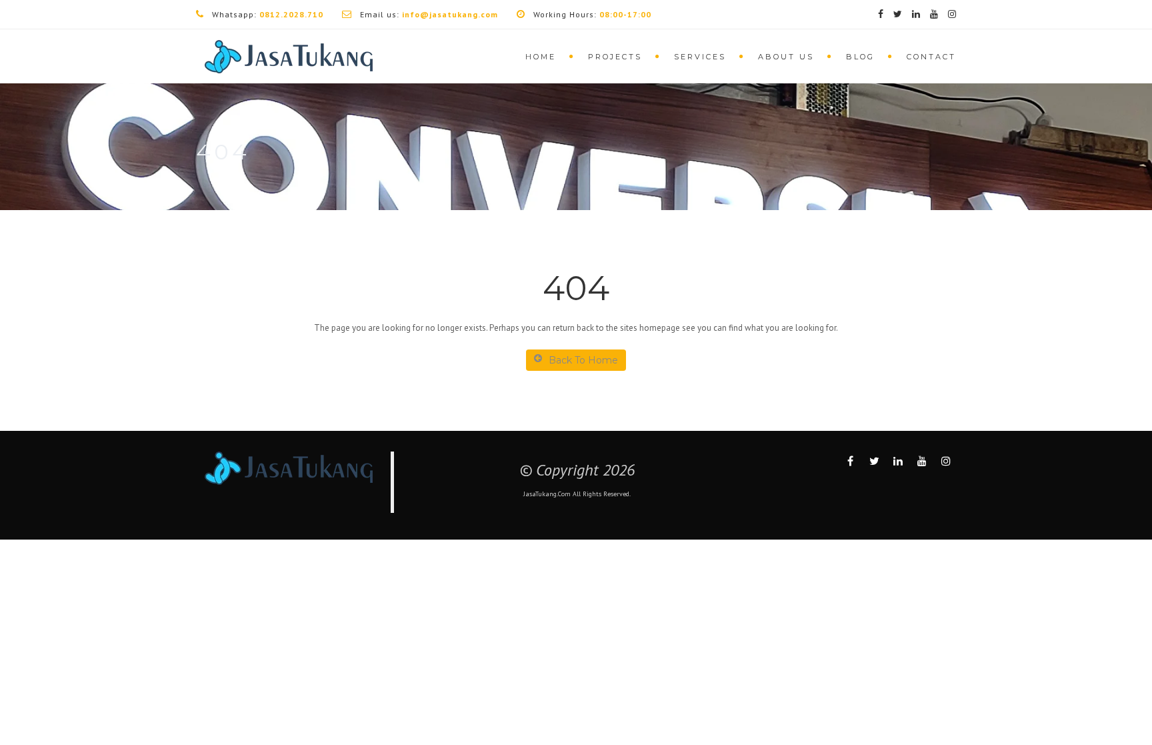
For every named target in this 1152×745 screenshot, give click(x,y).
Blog (860, 56)
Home (540, 56)
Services (700, 56)
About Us (786, 56)
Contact (931, 56)
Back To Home (583, 360)
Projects (615, 56)
